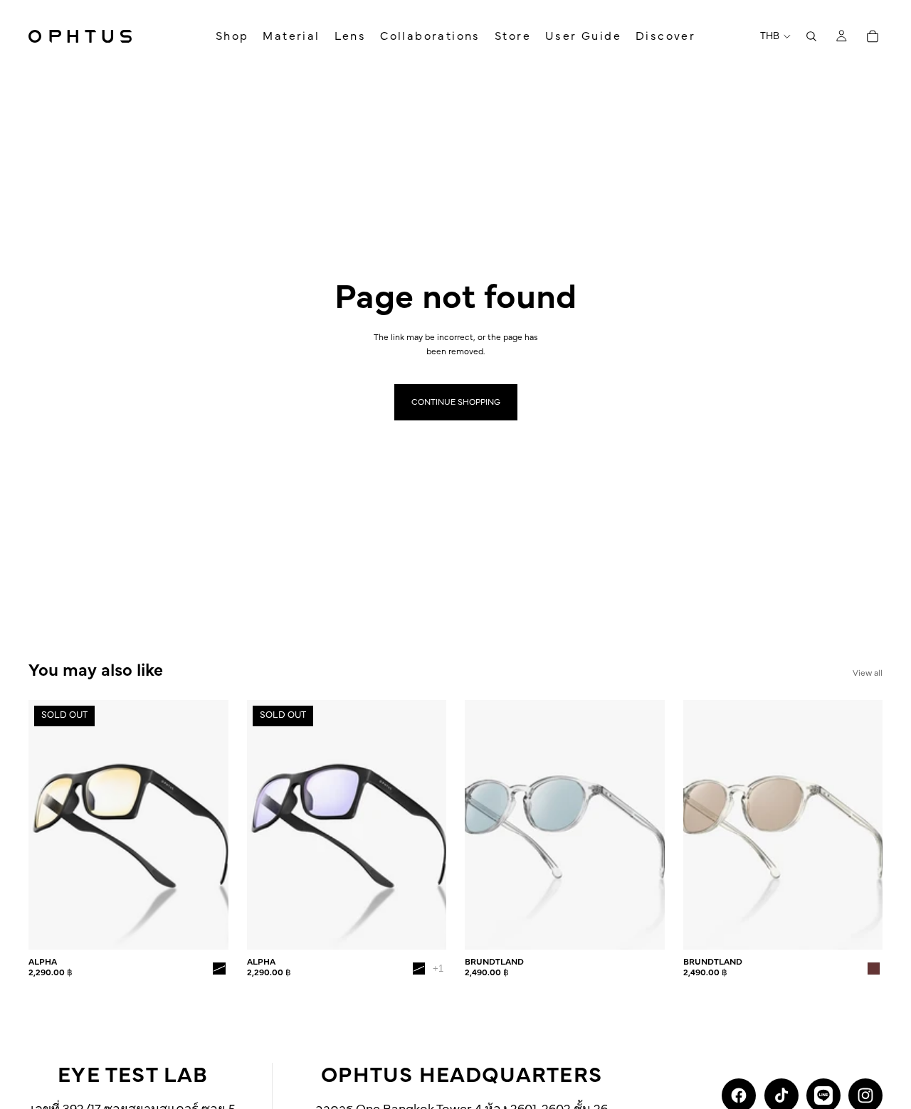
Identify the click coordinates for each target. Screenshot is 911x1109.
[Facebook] (739, 1095)
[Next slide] (207, 825)
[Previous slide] (49, 825)
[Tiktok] (781, 1095)
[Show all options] (438, 968)
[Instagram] (865, 1095)
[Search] (811, 36)
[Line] (823, 1095)
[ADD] (642, 927)
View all (868, 673)
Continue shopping (455, 402)
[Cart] (872, 36)
